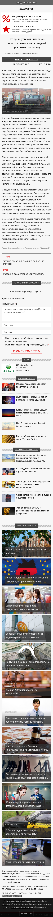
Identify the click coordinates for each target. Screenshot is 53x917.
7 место (26, 370)
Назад (6, 257)
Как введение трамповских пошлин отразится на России (33, 470)
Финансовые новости (26, 60)
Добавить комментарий (26, 351)
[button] (5, 100)
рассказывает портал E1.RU (15, 128)
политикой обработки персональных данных (26, 345)
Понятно (26, 913)
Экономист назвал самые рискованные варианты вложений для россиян (32, 511)
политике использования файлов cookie (27, 907)
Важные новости (26, 379)
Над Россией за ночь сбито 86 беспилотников (30, 424)
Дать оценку (45, 64)
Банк (26, 360)
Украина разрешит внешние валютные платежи (23, 262)
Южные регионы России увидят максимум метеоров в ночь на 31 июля (32, 413)
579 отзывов (21, 368)
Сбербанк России (24, 365)
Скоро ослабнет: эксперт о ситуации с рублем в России (33, 496)
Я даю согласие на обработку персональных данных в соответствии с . (27, 341)
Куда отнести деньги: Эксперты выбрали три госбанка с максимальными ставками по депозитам (31, 458)
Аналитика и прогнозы (26, 450)
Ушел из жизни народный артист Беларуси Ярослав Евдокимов (31, 398)
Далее (7, 270)
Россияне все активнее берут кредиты (23, 274)
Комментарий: (9, 304)
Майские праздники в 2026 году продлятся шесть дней (31, 385)
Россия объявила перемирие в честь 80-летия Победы (31, 437)
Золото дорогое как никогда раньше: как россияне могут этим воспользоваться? (33, 484)
